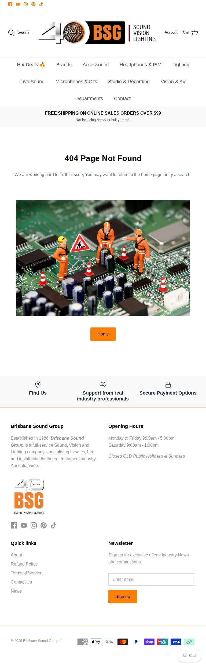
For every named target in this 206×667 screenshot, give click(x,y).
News (16, 591)
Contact (122, 98)
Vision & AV (173, 81)
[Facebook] (10, 4)
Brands (64, 64)
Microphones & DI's (76, 81)
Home (103, 334)
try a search (179, 174)
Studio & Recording (129, 81)
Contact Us (21, 582)
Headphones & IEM (140, 64)
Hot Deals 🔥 (31, 64)
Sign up (122, 596)
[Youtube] (18, 4)
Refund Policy (24, 564)
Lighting (180, 64)
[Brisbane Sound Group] (96, 32)
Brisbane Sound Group (40, 641)
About (16, 555)
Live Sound (32, 81)
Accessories (96, 64)
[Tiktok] (41, 4)
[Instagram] (26, 4)
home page (152, 174)
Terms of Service (26, 573)
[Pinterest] (33, 4)
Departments (89, 98)
